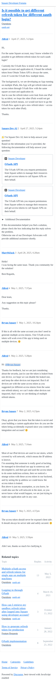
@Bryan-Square (12, 364)
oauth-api (6, 27)
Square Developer (16, 158)
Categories (15, 662)
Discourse (18, 674)
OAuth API (11, 164)
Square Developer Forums (13, 3)
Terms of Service (10, 667)
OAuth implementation (14, 641)
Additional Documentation (17, 219)
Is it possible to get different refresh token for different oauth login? (27, 14)
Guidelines (28, 662)
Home (4, 662)
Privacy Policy (27, 667)
